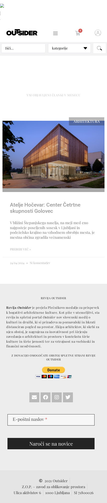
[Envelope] (34, 397)
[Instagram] (57, 397)
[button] (55, 33)
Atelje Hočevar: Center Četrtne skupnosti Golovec (45, 208)
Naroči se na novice (51, 443)
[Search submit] (99, 48)
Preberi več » (20, 249)
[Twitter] (68, 397)
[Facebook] (46, 397)
